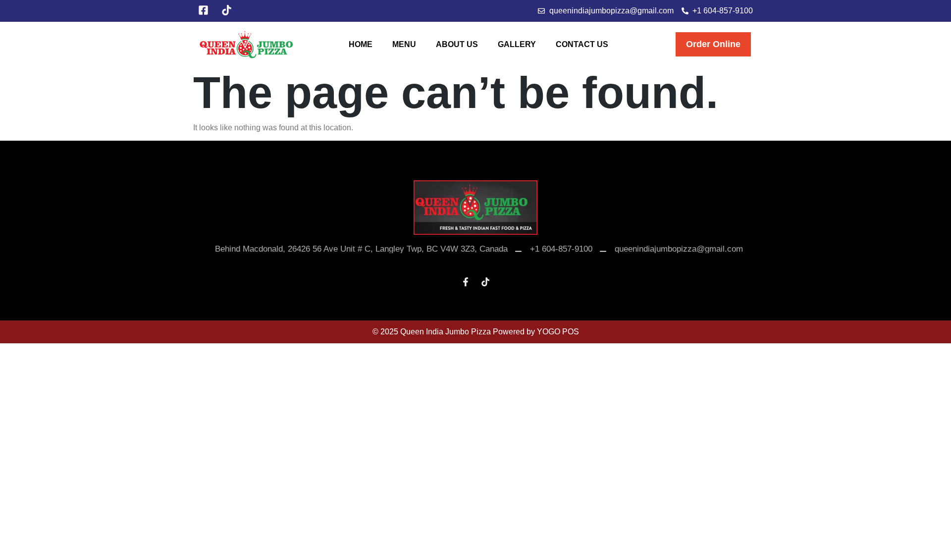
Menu (404, 44)
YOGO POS (558, 331)
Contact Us (582, 44)
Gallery (517, 44)
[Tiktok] (485, 282)
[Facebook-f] (466, 282)
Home (360, 44)
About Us (457, 44)
